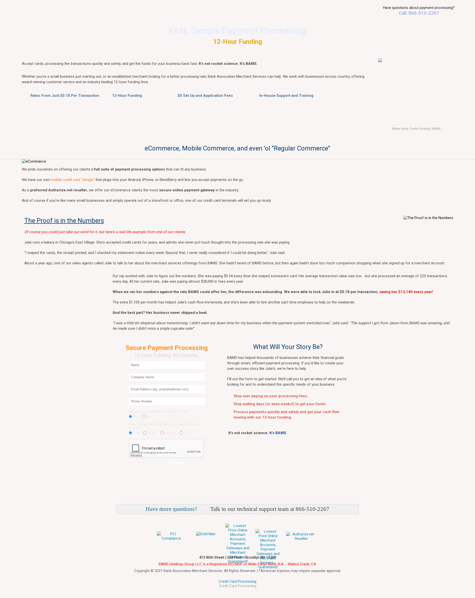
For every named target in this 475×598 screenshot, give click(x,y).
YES (136, 417)
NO (149, 417)
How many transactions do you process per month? (164, 426)
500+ (187, 433)
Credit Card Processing (237, 581)
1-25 (136, 433)
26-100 (152, 433)
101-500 (170, 433)
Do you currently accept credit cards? (159, 412)
